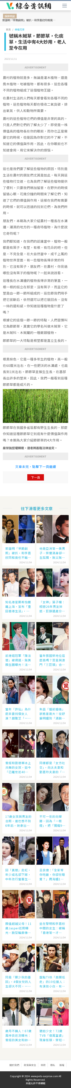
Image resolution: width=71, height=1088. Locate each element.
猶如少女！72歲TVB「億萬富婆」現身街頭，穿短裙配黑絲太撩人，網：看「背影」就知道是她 (52, 1035)
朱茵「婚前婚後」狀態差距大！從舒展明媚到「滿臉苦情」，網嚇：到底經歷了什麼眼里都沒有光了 (52, 713)
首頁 (8, 29)
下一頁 (35, 477)
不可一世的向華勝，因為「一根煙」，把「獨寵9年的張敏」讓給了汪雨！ (52, 821)
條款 (43, 1065)
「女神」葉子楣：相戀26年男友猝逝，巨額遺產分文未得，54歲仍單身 (52, 606)
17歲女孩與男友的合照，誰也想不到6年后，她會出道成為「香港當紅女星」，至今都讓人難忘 (18, 821)
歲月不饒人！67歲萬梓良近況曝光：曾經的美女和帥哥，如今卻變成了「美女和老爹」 (18, 1035)
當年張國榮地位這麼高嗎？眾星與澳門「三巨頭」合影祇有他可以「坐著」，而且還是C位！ (52, 660)
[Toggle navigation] (64, 5)
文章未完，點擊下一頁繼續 (35, 466)
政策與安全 (30, 1065)
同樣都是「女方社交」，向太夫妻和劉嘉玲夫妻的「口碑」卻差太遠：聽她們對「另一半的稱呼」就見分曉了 (52, 767)
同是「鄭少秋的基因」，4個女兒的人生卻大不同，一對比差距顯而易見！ (18, 981)
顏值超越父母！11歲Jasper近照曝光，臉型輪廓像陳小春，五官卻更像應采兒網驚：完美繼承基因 (18, 928)
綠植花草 (20, 29)
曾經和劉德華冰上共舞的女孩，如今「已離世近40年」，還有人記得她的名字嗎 (18, 767)
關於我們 (14, 1065)
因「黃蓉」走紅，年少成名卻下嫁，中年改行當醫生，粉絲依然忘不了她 (18, 874)
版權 (61, 1065)
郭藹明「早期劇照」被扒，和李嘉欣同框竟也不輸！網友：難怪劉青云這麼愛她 (30, 20)
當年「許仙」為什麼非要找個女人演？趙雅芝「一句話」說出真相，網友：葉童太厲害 (18, 713)
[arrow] (29, 6)
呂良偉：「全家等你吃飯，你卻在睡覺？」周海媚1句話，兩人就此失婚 (52, 874)
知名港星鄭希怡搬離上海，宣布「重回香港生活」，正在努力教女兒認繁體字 (18, 606)
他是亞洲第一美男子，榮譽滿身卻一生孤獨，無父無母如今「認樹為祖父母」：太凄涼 (52, 553)
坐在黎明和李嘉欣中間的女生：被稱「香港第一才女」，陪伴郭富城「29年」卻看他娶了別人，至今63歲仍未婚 (52, 928)
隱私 (52, 1065)
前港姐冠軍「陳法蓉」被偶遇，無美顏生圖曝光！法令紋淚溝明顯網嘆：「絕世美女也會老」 (18, 660)
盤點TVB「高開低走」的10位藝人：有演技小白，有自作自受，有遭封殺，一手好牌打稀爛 (52, 981)
